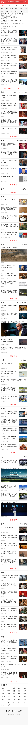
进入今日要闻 (7, 88)
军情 (25, 244)
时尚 (8, 696)
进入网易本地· (13, 404)
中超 (22, 92)
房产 (11, 11)
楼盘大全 (24, 189)
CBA (25, 92)
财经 (16, 8)
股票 (18, 302)
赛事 (15, 92)
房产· (3, 189)
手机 (14, 694)
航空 (24, 702)
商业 (25, 302)
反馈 (8, 711)
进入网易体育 (13, 136)
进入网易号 (13, 453)
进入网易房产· (13, 192)
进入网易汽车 (13, 520)
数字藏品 (3, 705)
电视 (18, 140)
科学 (21, 524)
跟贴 (19, 696)
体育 (11, 8)
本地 (24, 694)
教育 (3, 699)
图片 (21, 8)
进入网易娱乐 (13, 185)
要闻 (3, 5)
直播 (7, 11)
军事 (2, 11)
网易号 (3, 408)
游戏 (24, 696)
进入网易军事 (13, 298)
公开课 (8, 699)
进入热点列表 (13, 633)
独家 (19, 699)
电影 (21, 140)
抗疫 (8, 705)
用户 (26, 2)
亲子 (3, 702)
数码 (19, 694)
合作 (15, 711)
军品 (21, 244)
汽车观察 (24, 457)
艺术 (8, 702)
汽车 (25, 8)
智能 (25, 524)
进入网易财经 (13, 356)
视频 (8, 694)
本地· (3, 360)
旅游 (24, 699)
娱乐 (7, 8)
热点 (24, 5)
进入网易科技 (13, 568)
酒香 (19, 702)
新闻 (2, 8)
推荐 (10, 5)
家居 (2, 196)
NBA (18, 92)
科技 (16, 11)
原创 (17, 5)
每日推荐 (24, 408)
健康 (14, 699)
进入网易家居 (13, 240)
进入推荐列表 (13, 681)
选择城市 (24, 360)
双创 (14, 702)
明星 (25, 140)
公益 (21, 11)
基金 (21, 302)
